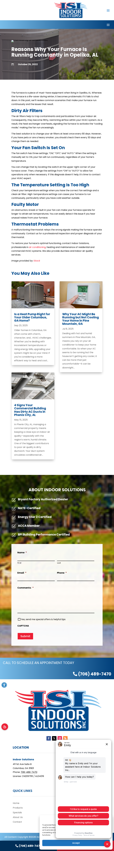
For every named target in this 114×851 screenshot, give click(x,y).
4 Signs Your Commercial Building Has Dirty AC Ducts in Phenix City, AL (30, 410)
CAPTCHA (23, 625)
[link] (28, 846)
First (19, 563)
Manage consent (4, 726)
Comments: (25, 587)
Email (21, 572)
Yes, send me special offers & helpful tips (43, 619)
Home (16, 803)
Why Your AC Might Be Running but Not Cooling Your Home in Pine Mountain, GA (80, 319)
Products (18, 807)
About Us (18, 817)
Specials (17, 812)
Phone (62, 572)
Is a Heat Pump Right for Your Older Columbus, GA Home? (32, 317)
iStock (37, 260)
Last (59, 563)
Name (22, 552)
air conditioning (37, 247)
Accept (76, 842)
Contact (17, 821)
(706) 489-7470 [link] (94, 674)
